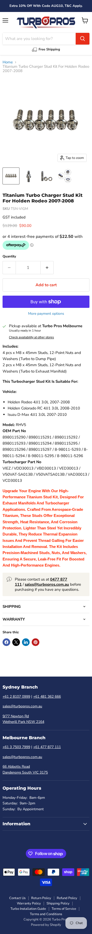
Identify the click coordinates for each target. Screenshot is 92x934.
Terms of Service (64, 908)
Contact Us (17, 898)
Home (8, 62)
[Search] (82, 39)
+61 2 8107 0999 (16, 696)
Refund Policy (67, 898)
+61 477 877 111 (47, 747)
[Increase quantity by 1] (47, 267)
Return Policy (41, 898)
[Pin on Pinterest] (35, 642)
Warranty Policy (29, 903)
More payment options (46, 314)
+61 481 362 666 (47, 696)
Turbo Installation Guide (28, 908)
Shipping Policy (58, 903)
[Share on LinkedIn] (26, 642)
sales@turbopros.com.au (22, 706)
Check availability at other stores (31, 337)
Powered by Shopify (46, 925)
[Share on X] (16, 642)
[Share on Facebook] (6, 642)
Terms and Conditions (46, 914)
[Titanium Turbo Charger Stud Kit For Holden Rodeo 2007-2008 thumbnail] (11, 176)
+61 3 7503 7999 (16, 747)
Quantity (9, 256)
